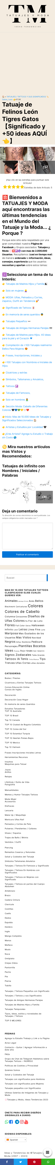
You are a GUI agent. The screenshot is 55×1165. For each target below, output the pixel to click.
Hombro (9, 927)
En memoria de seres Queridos (20, 704)
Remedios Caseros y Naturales (20, 852)
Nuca (7, 954)
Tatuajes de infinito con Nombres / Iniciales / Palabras (23, 471)
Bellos (39, 600)
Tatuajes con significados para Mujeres (24, 1084)
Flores (10, 625)
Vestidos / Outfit (13, 842)
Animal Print (23, 601)
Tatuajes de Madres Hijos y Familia (22, 1004)
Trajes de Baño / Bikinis (16, 837)
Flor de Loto (35, 621)
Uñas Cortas (23, 662)
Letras (23, 629)
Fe (26, 621)
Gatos (4, 99)
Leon (10, 99)
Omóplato (9, 958)
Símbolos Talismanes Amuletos (20, 861)
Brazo (8, 895)
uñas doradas (38, 663)
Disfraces (9, 806)
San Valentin (38, 651)
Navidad (36, 637)
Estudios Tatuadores (15, 708)
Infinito (9, 629)
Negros (10, 641)
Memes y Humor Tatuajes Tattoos (21, 794)
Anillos (8, 772)
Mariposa (11, 633)
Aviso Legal (10, 1043)
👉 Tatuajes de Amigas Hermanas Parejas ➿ (27, 328)
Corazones (21, 616)
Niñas (18, 642)
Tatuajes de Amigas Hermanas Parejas (24, 1000)
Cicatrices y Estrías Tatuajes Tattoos (23, 682)
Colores (35, 606)
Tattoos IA (12, 659)
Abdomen (9, 886)
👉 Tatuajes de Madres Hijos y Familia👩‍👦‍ (24, 283)
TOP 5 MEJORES (13, 1020)
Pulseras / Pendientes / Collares (21, 828)
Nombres (26, 642)
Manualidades (12, 790)
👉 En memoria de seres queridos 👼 (22, 314)
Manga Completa (13, 936)
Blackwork (10, 606)
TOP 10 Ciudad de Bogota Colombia (23, 724)
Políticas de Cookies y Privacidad (21, 1065)
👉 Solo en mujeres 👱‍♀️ (14, 290)
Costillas (9, 909)
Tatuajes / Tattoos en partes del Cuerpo (25, 884)
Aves (31, 601)
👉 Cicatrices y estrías (14, 372)
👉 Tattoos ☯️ (10, 386)
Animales (11, 600)
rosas (29, 650)
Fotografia (10, 784)
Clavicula (9, 904)
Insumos (9, 762)
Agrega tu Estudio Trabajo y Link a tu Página (27, 1038)
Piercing (9, 847)
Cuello (8, 913)
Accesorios (10, 801)
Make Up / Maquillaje (15, 815)
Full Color (20, 625)
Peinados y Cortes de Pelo (18, 824)
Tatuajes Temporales (15, 1009)
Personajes (11, 646)
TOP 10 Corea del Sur (15, 729)
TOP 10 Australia (13, 711)
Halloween (38, 625)
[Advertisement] (27, 61)
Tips (43, 659)
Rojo (22, 651)
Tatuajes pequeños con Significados (23, 1088)
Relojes (8, 776)
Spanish (13, 1140)
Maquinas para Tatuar (16, 764)
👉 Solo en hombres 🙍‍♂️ (15, 399)
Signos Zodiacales (18, 654)
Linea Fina (34, 629)
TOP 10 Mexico (12, 742)
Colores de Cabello (22, 611)
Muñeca (9, 945)
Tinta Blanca (34, 659)
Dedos (8, 918)
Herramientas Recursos (16, 757)
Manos (8, 940)
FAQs (7, 1054)
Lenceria (9, 810)
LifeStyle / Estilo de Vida (17, 782)
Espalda (9, 922)
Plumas (17, 651)
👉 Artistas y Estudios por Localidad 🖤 (24, 427)
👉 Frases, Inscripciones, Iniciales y (22, 355)
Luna (43, 630)
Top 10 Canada (12, 720)
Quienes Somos (12, 1070)
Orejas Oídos (11, 963)
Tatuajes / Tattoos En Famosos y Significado (27, 866)
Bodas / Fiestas (12, 678)
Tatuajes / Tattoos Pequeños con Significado (27, 991)
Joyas (8, 769)
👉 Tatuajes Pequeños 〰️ (16, 321)
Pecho (8, 972)
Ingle (7, 931)
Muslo (8, 949)
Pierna (8, 981)
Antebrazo (10, 891)
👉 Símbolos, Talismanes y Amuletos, (23, 379)
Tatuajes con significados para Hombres (25, 1079)
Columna (10, 616)
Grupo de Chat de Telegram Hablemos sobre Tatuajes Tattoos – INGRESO (27, 1060)
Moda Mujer (10, 799)
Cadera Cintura (12, 900)
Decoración (10, 695)
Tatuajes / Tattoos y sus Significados (26, 96)
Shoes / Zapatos (13, 833)
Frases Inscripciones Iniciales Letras (23, 753)
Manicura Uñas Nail (14, 819)
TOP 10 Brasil (11, 715)
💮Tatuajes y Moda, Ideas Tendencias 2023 (26, 1099)
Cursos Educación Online (17, 687)
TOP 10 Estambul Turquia (17, 733)
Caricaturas (21, 606)
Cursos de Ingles (13, 689)
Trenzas (10, 662)
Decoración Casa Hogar (16, 699)
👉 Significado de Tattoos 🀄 (18, 307)
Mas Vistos (23, 637)
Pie (6, 976)
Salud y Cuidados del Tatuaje (19, 856)
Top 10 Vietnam (12, 747)
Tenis (24, 659)
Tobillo (8, 985)
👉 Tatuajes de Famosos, (16, 392)
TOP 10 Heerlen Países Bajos (19, 738)
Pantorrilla (10, 967)
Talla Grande (38, 655)
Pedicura (37, 641)
